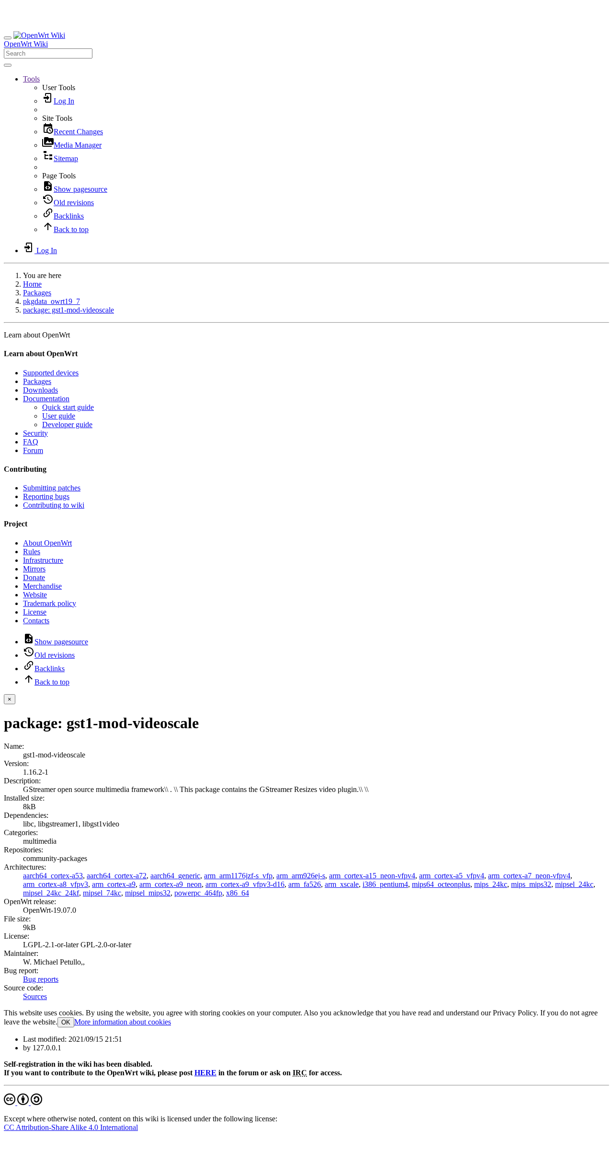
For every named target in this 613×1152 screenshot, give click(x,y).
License (34, 612)
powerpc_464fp (198, 893)
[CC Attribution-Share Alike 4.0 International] (23, 1102)
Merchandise (42, 586)
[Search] (7, 65)
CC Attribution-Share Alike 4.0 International (71, 1127)
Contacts (36, 621)
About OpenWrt (47, 543)
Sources (35, 996)
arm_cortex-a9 (114, 884)
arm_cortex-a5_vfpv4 (451, 876)
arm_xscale (342, 884)
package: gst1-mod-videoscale (68, 310)
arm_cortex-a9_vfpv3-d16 (244, 884)
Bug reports (40, 979)
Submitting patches (51, 488)
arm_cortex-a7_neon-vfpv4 (529, 876)
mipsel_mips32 (147, 893)
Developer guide (67, 424)
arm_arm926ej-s (300, 876)
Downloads (40, 390)
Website (35, 595)
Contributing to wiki (53, 505)
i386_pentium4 (385, 884)
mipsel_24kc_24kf (51, 893)
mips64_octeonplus (441, 884)
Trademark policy (49, 603)
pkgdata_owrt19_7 (51, 301)
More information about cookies (122, 1022)
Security (35, 433)
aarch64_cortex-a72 (117, 876)
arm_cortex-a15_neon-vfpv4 (372, 876)
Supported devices (51, 373)
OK (65, 1022)
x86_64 (237, 893)
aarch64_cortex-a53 (53, 876)
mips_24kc (490, 884)
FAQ (30, 442)
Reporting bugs (46, 496)
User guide (58, 416)
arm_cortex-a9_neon (170, 884)
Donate (34, 577)
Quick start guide (68, 407)
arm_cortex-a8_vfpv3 (55, 884)
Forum (33, 450)
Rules (31, 551)
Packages (37, 293)
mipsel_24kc (574, 884)
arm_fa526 (304, 884)
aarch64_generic (175, 876)
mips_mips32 (531, 884)
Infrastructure (43, 560)
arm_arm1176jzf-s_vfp (238, 876)
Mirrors (34, 569)
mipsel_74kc (102, 893)
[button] (31, 79)
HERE (205, 1073)
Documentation (46, 399)
